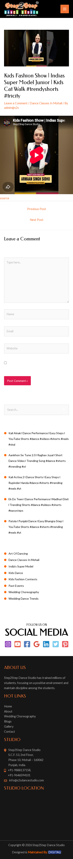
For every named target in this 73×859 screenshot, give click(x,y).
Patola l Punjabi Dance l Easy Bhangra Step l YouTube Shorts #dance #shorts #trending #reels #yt (36, 526)
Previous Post (36, 209)
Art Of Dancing (18, 553)
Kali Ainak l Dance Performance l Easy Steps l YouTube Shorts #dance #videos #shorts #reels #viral (39, 438)
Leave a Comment (16, 103)
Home (8, 706)
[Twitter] (55, 644)
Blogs (8, 721)
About (8, 711)
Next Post (36, 219)
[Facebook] (27, 644)
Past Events (16, 585)
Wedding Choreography (24, 592)
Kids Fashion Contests (23, 579)
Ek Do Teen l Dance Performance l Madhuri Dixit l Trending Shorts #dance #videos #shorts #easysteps (39, 504)
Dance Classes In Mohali (46, 103)
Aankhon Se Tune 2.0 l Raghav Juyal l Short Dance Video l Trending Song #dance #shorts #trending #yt (37, 460)
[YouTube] (17, 644)
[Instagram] (8, 644)
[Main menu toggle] (64, 9)
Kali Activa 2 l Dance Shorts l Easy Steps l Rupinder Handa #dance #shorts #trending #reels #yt (35, 482)
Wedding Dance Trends (24, 598)
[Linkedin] (46, 644)
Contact (9, 731)
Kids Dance (16, 573)
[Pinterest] (65, 644)
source (4, 198)
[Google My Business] (36, 644)
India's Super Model (21, 566)
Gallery (8, 726)
